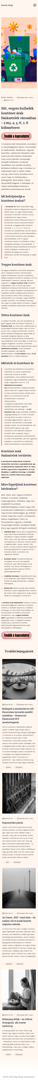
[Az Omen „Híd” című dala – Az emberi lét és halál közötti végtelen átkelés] (19, 888)
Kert (7, 862)
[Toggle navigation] (35, 5)
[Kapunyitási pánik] (19, 793)
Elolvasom (19, 767)
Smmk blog (7, 5)
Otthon (8, 767)
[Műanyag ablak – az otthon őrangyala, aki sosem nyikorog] (19, 990)
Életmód (9, 964)
